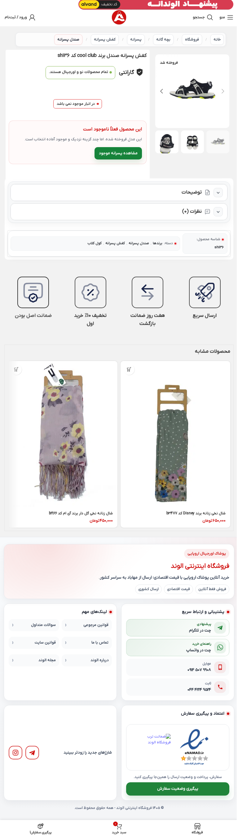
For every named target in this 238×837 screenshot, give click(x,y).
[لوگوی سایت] (119, 17)
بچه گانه (163, 39)
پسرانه (136, 39)
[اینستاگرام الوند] (15, 752)
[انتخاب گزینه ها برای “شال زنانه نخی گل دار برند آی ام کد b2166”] (16, 369)
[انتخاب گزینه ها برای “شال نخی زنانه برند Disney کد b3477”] (129, 369)
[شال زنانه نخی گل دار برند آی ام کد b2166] (62, 434)
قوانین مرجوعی (95, 624)
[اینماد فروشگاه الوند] (194, 747)
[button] (223, 91)
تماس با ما (99, 642)
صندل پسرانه (68, 39)
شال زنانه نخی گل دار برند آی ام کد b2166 (81, 513)
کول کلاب (94, 243)
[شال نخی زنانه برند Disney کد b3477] (175, 434)
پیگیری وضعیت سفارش (177, 788)
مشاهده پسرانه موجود (118, 153)
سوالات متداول (43, 624)
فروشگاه (192, 39)
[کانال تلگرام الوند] (32, 752)
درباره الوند (99, 660)
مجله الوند (47, 660)
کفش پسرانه (105, 39)
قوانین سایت (45, 642)
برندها (157, 243)
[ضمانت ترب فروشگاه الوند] (157, 747)
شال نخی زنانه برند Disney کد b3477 (196, 513)
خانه (217, 39)
